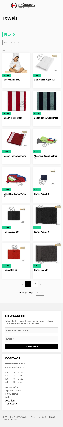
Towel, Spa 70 (41, 270)
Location (10, 400)
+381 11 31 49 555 (14, 382)
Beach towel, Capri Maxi (46, 118)
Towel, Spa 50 (10, 270)
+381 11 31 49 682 (14, 375)
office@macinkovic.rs (15, 364)
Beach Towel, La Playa (15, 156)
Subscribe (31, 346)
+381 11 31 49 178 (14, 372)
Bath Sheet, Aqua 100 (44, 79)
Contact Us (11, 403)
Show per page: (27, 292)
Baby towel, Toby (12, 79)
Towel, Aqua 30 (41, 194)
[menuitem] (57, 5)
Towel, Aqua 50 (11, 232)
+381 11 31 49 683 (14, 379)
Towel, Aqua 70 (41, 232)
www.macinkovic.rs (14, 367)
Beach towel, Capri (13, 118)
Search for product (57, 5)
